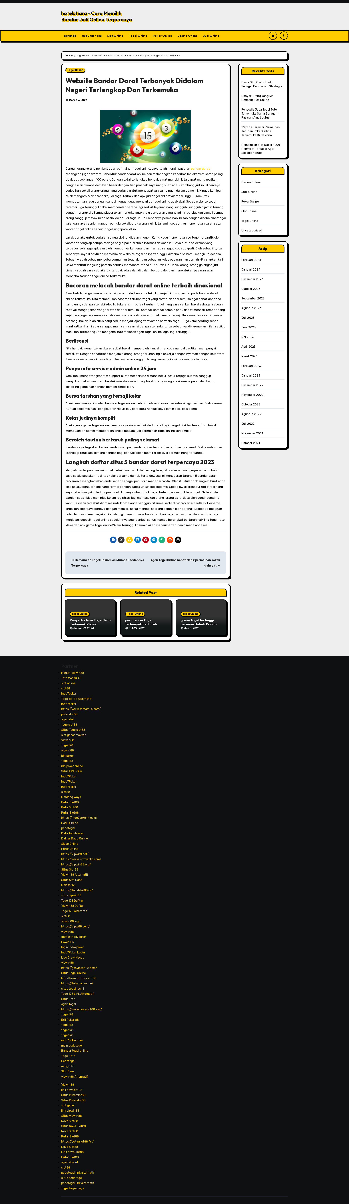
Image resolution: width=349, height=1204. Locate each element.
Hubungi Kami (92, 35)
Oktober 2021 (250, 443)
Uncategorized (251, 230)
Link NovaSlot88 (72, 1152)
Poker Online (162, 35)
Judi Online (211, 35)
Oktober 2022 (250, 404)
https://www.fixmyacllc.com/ (81, 859)
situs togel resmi (72, 988)
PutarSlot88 (69, 807)
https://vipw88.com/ (75, 926)
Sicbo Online (69, 843)
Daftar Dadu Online (74, 838)
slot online (68, 683)
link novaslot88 (71, 1090)
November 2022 (252, 395)
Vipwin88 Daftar (72, 905)
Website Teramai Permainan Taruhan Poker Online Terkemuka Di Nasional (260, 131)
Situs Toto (68, 999)
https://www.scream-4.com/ (81, 709)
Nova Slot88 (69, 1121)
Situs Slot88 (69, 869)
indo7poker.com (72, 1040)
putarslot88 (69, 714)
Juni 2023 (248, 327)
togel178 (67, 745)
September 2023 (253, 298)
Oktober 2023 (250, 289)
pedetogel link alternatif (78, 1172)
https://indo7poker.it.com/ (79, 818)
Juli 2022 (248, 423)
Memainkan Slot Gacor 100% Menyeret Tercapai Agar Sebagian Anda (260, 149)
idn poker (67, 755)
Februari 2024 (251, 260)
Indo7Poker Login (73, 952)
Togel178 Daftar (72, 900)
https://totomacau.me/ (77, 983)
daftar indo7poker (73, 937)
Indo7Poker (69, 776)
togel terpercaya (72, 1188)
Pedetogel (68, 1061)
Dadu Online (69, 823)
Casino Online (187, 35)
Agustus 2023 (251, 308)
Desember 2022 (252, 385)
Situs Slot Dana (71, 880)
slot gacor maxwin (73, 735)
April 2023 (248, 346)
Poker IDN (67, 942)
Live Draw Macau (72, 957)
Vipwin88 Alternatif (74, 875)
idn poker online (72, 766)
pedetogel (68, 828)
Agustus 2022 (251, 414)
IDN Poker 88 (70, 1019)
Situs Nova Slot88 (73, 1126)
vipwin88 (67, 750)
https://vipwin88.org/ (76, 864)
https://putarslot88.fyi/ (77, 1141)
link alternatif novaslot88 (78, 978)
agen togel (68, 1004)
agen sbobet (69, 1162)
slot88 (65, 688)
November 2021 (252, 433)
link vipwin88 (70, 1110)
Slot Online (115, 35)
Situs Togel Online (73, 973)
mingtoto (67, 1066)
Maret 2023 (249, 356)
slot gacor (68, 1105)
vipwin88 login (71, 921)
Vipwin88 (67, 740)
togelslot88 (69, 724)
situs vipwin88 (71, 895)
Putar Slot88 (70, 802)
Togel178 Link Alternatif (77, 993)
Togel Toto (68, 1056)
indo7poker (68, 693)
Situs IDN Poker (71, 771)
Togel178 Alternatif (74, 911)
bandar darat (200, 168)
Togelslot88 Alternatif (76, 699)
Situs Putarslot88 (73, 1095)
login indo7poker (72, 947)
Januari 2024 (250, 269)
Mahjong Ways (71, 797)
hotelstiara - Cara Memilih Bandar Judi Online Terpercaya (96, 16)
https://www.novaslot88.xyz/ (81, 1009)
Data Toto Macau (72, 833)
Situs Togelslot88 (73, 730)
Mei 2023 (247, 337)
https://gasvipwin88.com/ (79, 968)
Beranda (70, 35)
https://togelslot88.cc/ (77, 890)
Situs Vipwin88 (71, 1115)
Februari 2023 (251, 366)
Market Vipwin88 (72, 673)
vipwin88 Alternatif (74, 1076)
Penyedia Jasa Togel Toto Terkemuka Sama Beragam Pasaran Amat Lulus (259, 113)
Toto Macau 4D (71, 678)
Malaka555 (68, 885)
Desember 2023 (252, 279)
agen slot (67, 719)
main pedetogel (72, 1045)
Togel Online (138, 35)
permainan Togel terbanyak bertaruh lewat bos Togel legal (142, 624)
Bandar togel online (74, 1051)
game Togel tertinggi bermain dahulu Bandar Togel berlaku (199, 624)
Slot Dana (68, 1071)
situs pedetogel (72, 1178)
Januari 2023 (250, 375)
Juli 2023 (248, 317)
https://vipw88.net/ (75, 854)
